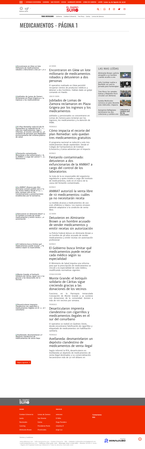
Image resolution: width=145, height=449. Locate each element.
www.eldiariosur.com (26, 441)
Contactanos (97, 415)
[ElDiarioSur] (24, 403)
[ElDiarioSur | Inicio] (123, 409)
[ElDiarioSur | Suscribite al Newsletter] (124, 9)
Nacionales (52, 153)
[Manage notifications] (140, 439)
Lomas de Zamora (89, 2)
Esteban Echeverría (70, 16)
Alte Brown (52, 66)
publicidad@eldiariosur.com (28, 443)
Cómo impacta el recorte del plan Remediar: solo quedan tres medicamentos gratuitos (70, 134)
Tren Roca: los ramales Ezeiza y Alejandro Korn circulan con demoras (108, 94)
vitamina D (60, 426)
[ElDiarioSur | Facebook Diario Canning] (109, 9)
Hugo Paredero (61, 422)
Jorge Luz (59, 430)
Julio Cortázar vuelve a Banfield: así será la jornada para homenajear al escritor (108, 85)
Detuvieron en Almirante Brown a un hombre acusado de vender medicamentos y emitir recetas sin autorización (71, 223)
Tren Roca (81, 16)
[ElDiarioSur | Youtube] (114, 401)
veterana (59, 414)
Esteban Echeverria (33, 2)
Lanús (21, 418)
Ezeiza (63, 2)
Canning (46, 2)
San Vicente (55, 2)
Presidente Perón (44, 426)
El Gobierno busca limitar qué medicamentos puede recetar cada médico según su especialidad (70, 253)
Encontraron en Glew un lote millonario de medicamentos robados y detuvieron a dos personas (69, 75)
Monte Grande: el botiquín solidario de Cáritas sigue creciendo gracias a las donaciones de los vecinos (68, 283)
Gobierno (59, 16)
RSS (93, 417)
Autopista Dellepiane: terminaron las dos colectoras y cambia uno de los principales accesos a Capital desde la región (108, 115)
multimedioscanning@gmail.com (85, 441)
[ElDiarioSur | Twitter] (119, 9)
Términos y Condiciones (26, 437)
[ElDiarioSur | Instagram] (114, 9)
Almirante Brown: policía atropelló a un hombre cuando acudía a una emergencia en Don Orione (108, 77)
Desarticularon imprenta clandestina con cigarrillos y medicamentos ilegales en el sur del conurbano (69, 314)
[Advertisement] (74, 48)
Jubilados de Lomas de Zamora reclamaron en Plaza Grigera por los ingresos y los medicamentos (70, 105)
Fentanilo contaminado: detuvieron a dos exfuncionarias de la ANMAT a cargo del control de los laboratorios (70, 164)
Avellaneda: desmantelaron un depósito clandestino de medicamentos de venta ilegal (71, 342)
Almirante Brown (74, 2)
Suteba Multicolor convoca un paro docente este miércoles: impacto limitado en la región (108, 104)
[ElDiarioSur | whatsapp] (104, 9)
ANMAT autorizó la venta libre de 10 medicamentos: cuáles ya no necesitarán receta (71, 194)
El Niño (58, 418)
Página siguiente (22, 362)
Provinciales (53, 126)
